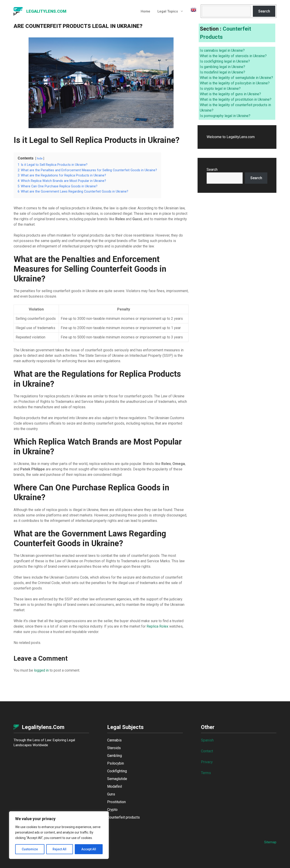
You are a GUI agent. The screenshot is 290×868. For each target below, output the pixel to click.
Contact (207, 751)
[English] (191, 11)
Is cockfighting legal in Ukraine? (225, 61)
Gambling (114, 755)
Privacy (207, 762)
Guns (111, 794)
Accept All (88, 849)
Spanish (207, 740)
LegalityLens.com (46, 11)
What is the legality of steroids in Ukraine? (233, 56)
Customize (30, 849)
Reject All (59, 849)
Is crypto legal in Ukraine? (220, 88)
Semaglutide (117, 779)
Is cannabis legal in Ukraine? (222, 50)
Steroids (114, 748)
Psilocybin (115, 763)
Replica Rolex (157, 626)
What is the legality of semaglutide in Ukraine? (236, 78)
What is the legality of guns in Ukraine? (230, 94)
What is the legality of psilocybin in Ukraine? (235, 83)
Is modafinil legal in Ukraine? (222, 72)
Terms (206, 773)
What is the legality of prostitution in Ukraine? (235, 99)
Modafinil (114, 786)
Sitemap (270, 842)
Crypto (112, 809)
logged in (41, 670)
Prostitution (116, 802)
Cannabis (114, 740)
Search (264, 11)
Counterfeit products (123, 817)
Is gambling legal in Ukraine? (222, 67)
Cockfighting (117, 771)
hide (40, 158)
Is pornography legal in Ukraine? (225, 116)
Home (145, 11)
